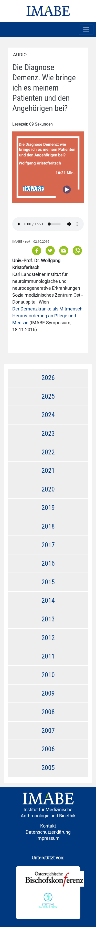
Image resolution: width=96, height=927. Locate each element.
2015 (48, 582)
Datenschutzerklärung (48, 832)
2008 (48, 712)
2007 (48, 730)
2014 (48, 600)
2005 (48, 768)
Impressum (48, 838)
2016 (48, 563)
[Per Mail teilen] (63, 250)
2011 (48, 656)
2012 (48, 638)
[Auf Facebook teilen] (37, 250)
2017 (48, 545)
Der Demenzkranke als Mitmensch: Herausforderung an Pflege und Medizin (47, 315)
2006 (48, 749)
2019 (48, 507)
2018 (48, 526)
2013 (48, 619)
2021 (48, 470)
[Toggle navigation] (86, 30)
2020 (48, 489)
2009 (48, 693)
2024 (48, 415)
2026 (48, 378)
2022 (48, 452)
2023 (48, 433)
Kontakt (48, 826)
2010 (48, 675)
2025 (48, 396)
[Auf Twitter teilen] (50, 250)
